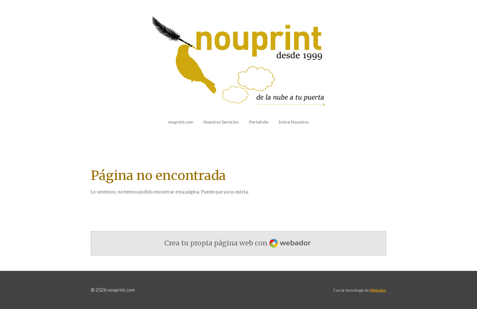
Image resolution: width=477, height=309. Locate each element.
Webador (378, 290)
